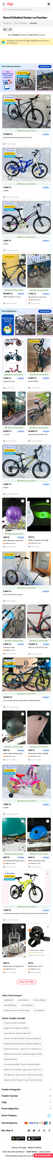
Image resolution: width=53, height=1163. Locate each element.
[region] (27, 80)
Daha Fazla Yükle (26, 982)
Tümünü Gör (45, 66)
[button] (3, 4)
